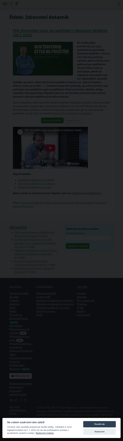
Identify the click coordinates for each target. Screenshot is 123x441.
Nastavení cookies (45, 433)
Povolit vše (99, 424)
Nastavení (99, 431)
